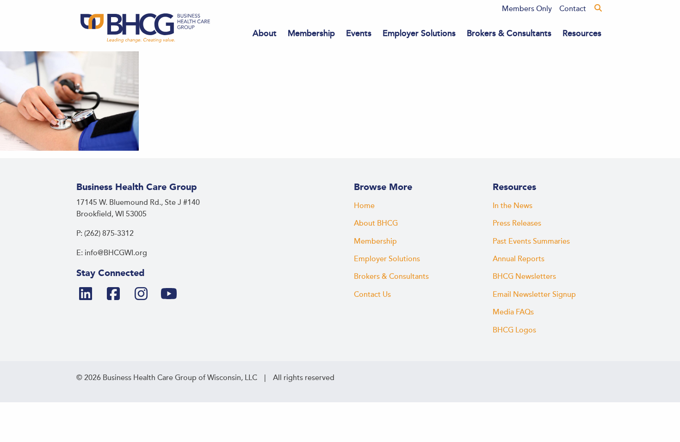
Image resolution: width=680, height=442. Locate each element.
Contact (572, 8)
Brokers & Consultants (509, 33)
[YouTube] (172, 294)
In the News (512, 205)
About (265, 33)
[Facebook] (117, 294)
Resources (582, 33)
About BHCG (376, 223)
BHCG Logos (514, 330)
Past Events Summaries (531, 241)
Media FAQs (513, 312)
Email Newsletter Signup (534, 294)
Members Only (527, 8)
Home (364, 205)
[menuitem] (527, 9)
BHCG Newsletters (524, 276)
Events (358, 33)
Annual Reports (518, 259)
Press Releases (517, 223)
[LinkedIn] (89, 294)
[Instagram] (145, 294)
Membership (311, 33)
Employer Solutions (419, 33)
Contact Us (372, 294)
